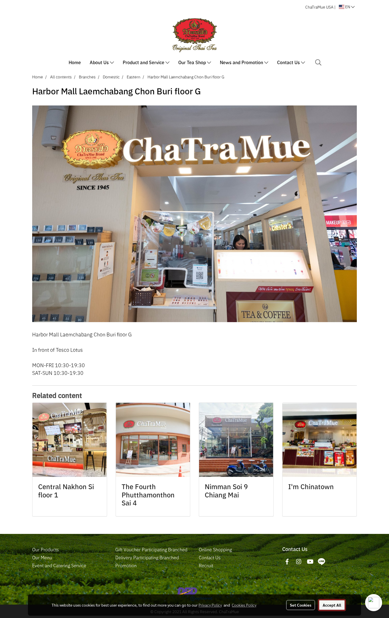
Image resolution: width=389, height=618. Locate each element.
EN (347, 6)
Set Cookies (300, 604)
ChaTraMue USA (319, 7)
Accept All (332, 604)
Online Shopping (215, 549)
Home (75, 62)
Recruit (206, 565)
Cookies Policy (244, 604)
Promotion (126, 565)
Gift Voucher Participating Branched (151, 549)
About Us (100, 62)
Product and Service (144, 62)
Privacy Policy (210, 604)
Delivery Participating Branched (147, 557)
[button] (318, 62)
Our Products (45, 549)
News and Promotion (242, 62)
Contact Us (289, 62)
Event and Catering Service (59, 565)
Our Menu (42, 557)
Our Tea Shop (192, 62)
